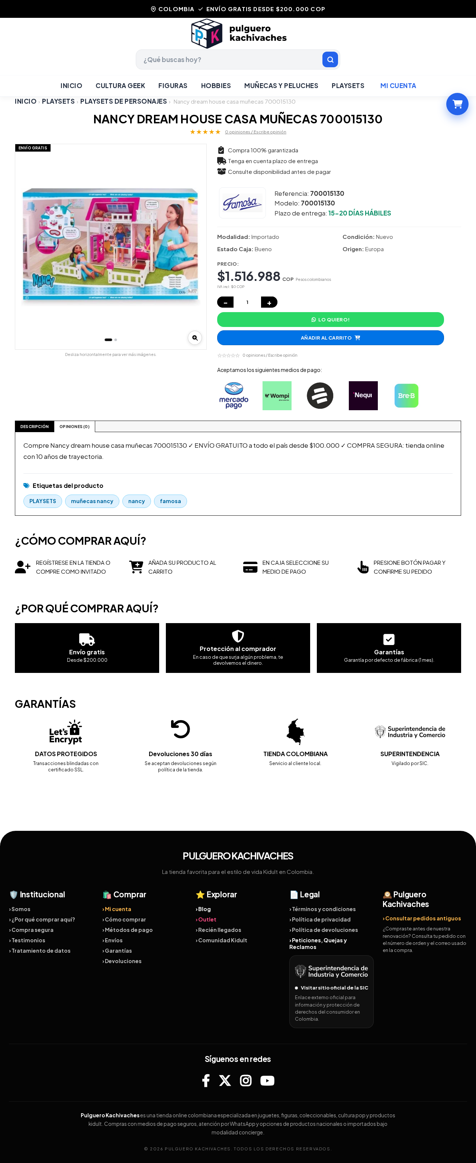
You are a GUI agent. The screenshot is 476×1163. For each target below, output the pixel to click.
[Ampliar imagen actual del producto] (195, 338)
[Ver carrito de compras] (457, 104)
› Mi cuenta (116, 909)
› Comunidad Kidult (221, 940)
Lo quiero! (334, 320)
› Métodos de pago (127, 929)
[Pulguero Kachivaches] (238, 33)
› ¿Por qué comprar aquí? (42, 919)
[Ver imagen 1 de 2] (108, 339)
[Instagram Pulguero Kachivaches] (245, 1080)
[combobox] (238, 59)
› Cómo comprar (124, 919)
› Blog (203, 909)
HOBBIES (216, 85)
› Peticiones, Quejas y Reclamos (318, 943)
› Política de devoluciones (323, 929)
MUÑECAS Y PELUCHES (281, 85)
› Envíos (112, 940)
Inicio (71, 85)
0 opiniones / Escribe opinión (255, 131)
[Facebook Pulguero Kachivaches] (206, 1080)
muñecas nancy (92, 501)
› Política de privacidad (320, 919)
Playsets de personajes (123, 101)
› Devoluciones (122, 961)
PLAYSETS (348, 85)
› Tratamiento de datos (40, 950)
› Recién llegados (218, 929)
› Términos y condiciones (322, 909)
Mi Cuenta (398, 85)
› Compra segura (31, 929)
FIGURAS (173, 85)
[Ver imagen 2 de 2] (116, 339)
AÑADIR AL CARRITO (326, 338)
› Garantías (117, 950)
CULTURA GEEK (120, 85)
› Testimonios (27, 940)
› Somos (19, 909)
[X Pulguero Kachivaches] (225, 1080)
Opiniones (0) (75, 426)
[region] (110, 246)
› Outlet (206, 919)
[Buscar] (330, 59)
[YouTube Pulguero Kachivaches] (267, 1080)
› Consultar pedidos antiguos (422, 918)
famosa (170, 501)
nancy (136, 501)
